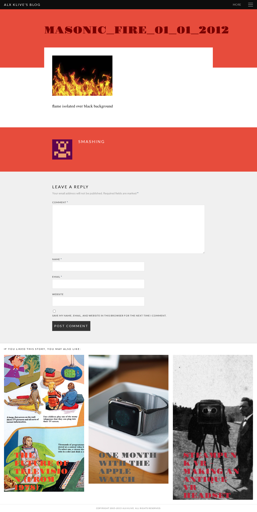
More (237, 4)
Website (58, 294)
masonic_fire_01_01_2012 (136, 30)
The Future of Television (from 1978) (41, 471)
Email (57, 276)
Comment (60, 202)
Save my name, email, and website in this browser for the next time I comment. (109, 315)
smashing (91, 141)
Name (57, 259)
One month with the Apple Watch (128, 467)
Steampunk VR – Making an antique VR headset (211, 475)
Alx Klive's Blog (22, 4)
